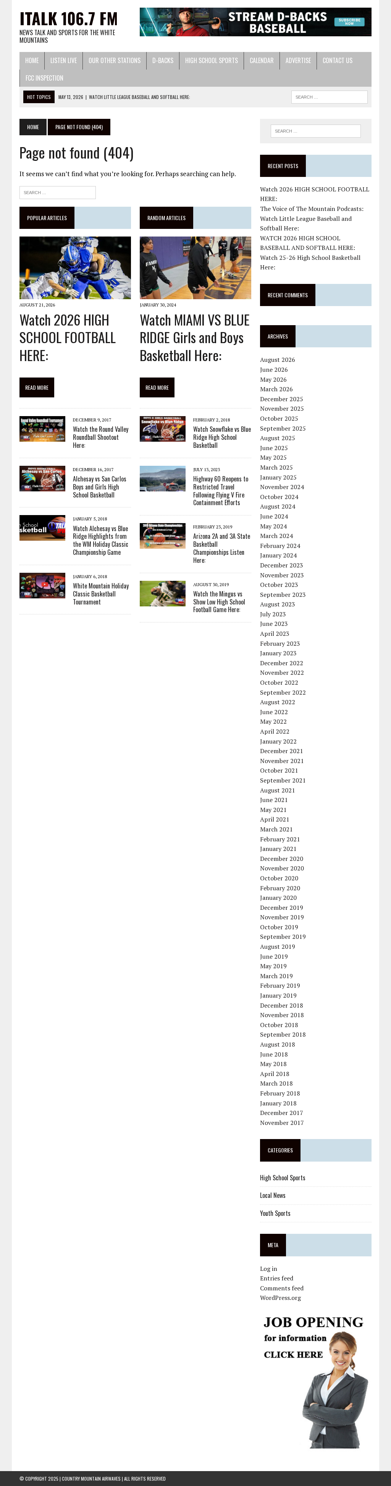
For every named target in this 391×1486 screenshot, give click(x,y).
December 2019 (281, 907)
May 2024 (273, 526)
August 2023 (277, 604)
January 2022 (278, 741)
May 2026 (273, 379)
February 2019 (280, 985)
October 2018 (279, 1025)
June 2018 (274, 1054)
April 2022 (274, 731)
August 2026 (277, 359)
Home (32, 60)
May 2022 (273, 721)
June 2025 (274, 448)
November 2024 (282, 487)
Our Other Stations (115, 60)
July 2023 (273, 614)
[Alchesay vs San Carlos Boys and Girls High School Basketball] (42, 486)
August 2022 (277, 702)
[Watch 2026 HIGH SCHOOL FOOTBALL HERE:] (75, 294)
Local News (273, 1195)
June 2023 (274, 623)
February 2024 (280, 545)
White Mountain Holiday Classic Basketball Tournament (101, 593)
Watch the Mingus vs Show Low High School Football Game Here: (219, 601)
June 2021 (274, 800)
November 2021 (282, 761)
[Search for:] (57, 191)
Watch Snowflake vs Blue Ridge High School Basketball (222, 437)
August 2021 (277, 790)
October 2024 (279, 497)
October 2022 (279, 682)
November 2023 (282, 575)
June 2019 (274, 956)
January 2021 (278, 848)
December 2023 (281, 565)
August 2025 (277, 438)
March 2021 (276, 829)
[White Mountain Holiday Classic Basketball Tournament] (42, 593)
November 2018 (282, 1015)
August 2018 (277, 1044)
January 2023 (278, 653)
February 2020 (280, 888)
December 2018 (281, 1005)
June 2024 (274, 516)
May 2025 (273, 457)
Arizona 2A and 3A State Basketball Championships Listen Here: (221, 548)
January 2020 (278, 897)
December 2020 (281, 858)
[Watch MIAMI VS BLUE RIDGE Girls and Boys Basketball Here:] (195, 294)
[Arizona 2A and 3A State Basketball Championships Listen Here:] (163, 544)
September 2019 (283, 936)
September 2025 (283, 428)
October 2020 (279, 878)
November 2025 (282, 408)
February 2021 (280, 839)
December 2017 (281, 1112)
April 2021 (274, 819)
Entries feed (276, 1278)
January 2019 (278, 995)
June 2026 (274, 369)
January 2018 (278, 1103)
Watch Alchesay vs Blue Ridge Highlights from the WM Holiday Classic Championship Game (100, 540)
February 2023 (280, 643)
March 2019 (276, 976)
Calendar (262, 60)
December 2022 (281, 663)
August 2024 (277, 506)
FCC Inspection (44, 78)
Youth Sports (275, 1213)
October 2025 (279, 418)
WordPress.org (280, 1297)
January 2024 (278, 555)
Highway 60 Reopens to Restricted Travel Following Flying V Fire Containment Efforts (220, 490)
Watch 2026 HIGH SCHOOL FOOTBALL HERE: (67, 337)
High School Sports (211, 60)
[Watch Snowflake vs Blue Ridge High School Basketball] (163, 437)
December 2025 (281, 399)
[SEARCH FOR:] (329, 95)
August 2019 (277, 946)
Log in (268, 1268)
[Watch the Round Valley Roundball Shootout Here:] (42, 437)
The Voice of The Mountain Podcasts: (312, 208)
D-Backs (162, 60)
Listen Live (63, 60)
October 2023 (279, 584)
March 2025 (276, 467)
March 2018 (276, 1083)
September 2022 (283, 692)
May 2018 (273, 1064)
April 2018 (274, 1074)
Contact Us (337, 60)
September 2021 (283, 780)
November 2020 (282, 868)
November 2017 (282, 1122)
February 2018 (280, 1093)
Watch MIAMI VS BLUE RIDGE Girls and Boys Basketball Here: (195, 337)
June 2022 (274, 712)
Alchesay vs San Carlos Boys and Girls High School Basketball (99, 486)
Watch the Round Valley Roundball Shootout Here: (100, 437)
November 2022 (282, 672)
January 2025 (278, 477)
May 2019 (273, 966)
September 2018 (283, 1034)
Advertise (298, 60)
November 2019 (282, 917)
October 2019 (279, 927)
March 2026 (276, 389)
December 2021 (281, 751)
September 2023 (283, 594)
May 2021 (273, 809)
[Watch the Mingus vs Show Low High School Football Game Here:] (163, 601)
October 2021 (279, 770)
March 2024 (276, 536)
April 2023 (274, 633)
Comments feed (282, 1288)
